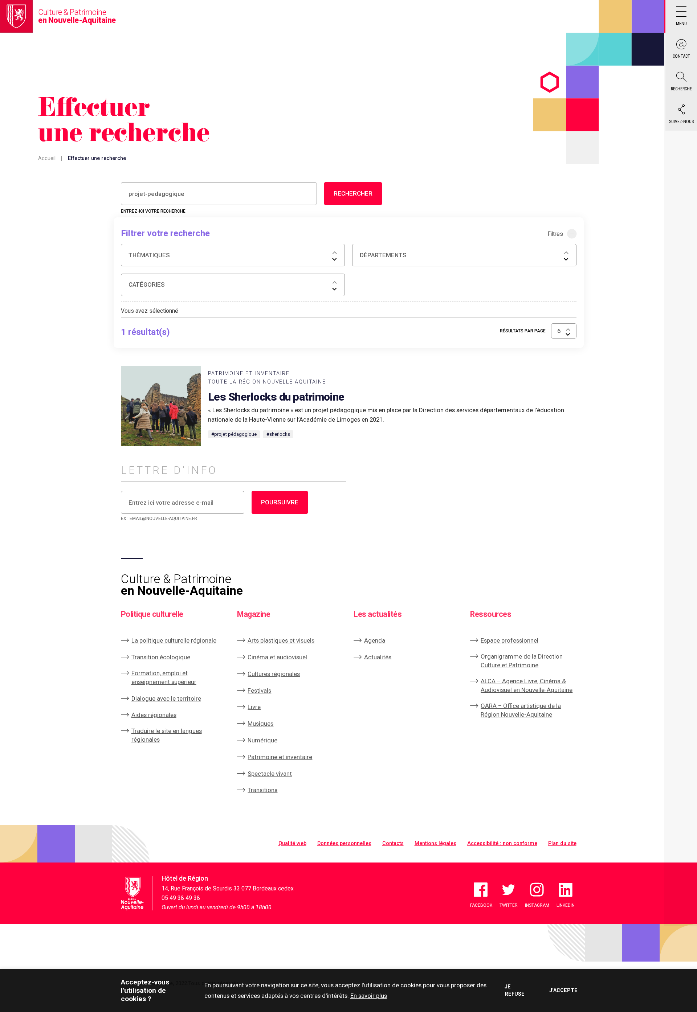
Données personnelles (344, 843)
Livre (254, 706)
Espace (509, 640)
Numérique (262, 740)
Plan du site (562, 843)
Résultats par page (523, 330)
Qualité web (292, 843)
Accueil (47, 158)
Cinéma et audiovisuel (277, 657)
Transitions (262, 790)
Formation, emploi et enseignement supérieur (163, 677)
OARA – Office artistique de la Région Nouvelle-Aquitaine (521, 710)
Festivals (259, 690)
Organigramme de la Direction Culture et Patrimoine (522, 661)
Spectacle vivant (270, 773)
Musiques (260, 723)
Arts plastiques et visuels (281, 640)
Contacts (393, 843)
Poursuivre (279, 502)
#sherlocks (278, 434)
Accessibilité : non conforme (502, 843)
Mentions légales (435, 843)
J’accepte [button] (562, 990)
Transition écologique (160, 657)
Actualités (377, 657)
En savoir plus (368, 995)
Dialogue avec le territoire (166, 698)
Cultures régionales (274, 673)
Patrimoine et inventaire (280, 757)
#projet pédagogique (234, 434)
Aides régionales (153, 714)
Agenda (374, 640)
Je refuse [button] (515, 990)
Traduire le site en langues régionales (166, 735)
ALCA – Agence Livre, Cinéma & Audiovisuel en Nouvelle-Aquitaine (526, 685)
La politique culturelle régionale (173, 640)
